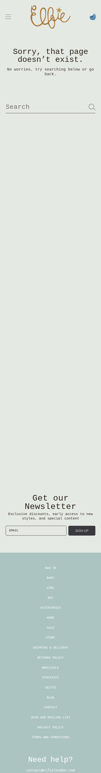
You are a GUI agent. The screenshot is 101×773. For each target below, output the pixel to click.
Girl (50, 588)
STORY (50, 637)
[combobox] (50, 107)
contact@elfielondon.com (50, 771)
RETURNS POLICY (50, 658)
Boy (50, 598)
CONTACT (50, 707)
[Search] (92, 107)
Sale (50, 628)
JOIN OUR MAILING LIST (50, 717)
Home (50, 618)
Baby (50, 578)
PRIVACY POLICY (50, 727)
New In (50, 568)
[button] (8, 17)
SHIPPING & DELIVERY (50, 647)
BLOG (50, 697)
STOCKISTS (50, 677)
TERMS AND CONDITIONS (50, 737)
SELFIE (50, 687)
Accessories (50, 608)
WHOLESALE (50, 668)
